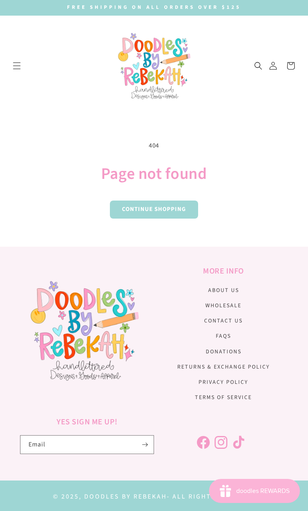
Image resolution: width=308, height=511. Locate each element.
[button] (17, 66)
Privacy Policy (223, 382)
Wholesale (223, 306)
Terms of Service (223, 397)
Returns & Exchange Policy (223, 367)
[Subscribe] (145, 444)
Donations (223, 352)
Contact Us (223, 321)
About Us (223, 290)
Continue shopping (154, 209)
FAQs (223, 336)
